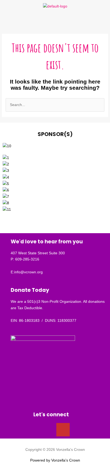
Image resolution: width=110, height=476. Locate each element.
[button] (55, 20)
